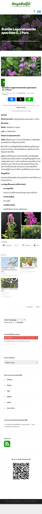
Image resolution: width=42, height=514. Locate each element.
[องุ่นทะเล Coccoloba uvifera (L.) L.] (9, 283)
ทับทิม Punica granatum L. (27, 268)
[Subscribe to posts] (7, 444)
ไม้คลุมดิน (9, 380)
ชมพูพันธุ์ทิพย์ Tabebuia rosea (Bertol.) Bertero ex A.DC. (9, 270)
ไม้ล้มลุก (9, 385)
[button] (11, 225)
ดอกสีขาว (34, 341)
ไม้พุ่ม (8, 391)
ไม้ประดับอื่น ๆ (11, 408)
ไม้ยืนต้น (9, 397)
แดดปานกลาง (9, 344)
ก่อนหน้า (30, 307)
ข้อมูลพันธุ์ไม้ (21, 3)
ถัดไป (38, 307)
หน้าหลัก (3, 41)
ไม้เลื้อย (9, 402)
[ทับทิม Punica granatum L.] (28, 262)
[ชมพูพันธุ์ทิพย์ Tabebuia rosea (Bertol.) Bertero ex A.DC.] (9, 262)
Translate (19, 322)
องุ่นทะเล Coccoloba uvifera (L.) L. (9, 290)
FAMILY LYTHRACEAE (13, 41)
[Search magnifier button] (36, 337)
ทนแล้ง (16, 344)
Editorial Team (22, 93)
